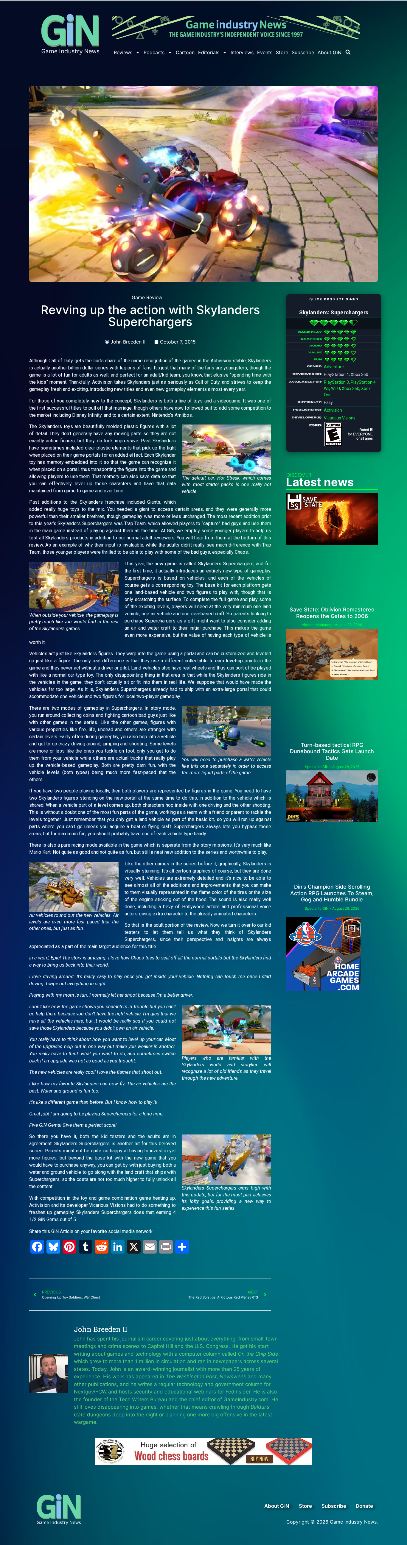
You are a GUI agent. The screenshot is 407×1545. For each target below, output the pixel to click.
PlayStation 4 (363, 382)
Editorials (208, 52)
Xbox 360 (350, 388)
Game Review (147, 297)
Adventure (334, 366)
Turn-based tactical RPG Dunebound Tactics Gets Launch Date (332, 751)
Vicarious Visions (339, 418)
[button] (348, 52)
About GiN (329, 52)
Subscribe (303, 52)
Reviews (123, 52)
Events (264, 52)
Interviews (242, 52)
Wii (326, 388)
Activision (333, 410)
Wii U (335, 388)
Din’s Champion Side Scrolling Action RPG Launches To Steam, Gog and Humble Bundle (332, 893)
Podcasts (154, 52)
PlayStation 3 (336, 382)
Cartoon (185, 52)
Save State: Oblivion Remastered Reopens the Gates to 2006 (332, 612)
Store (282, 52)
